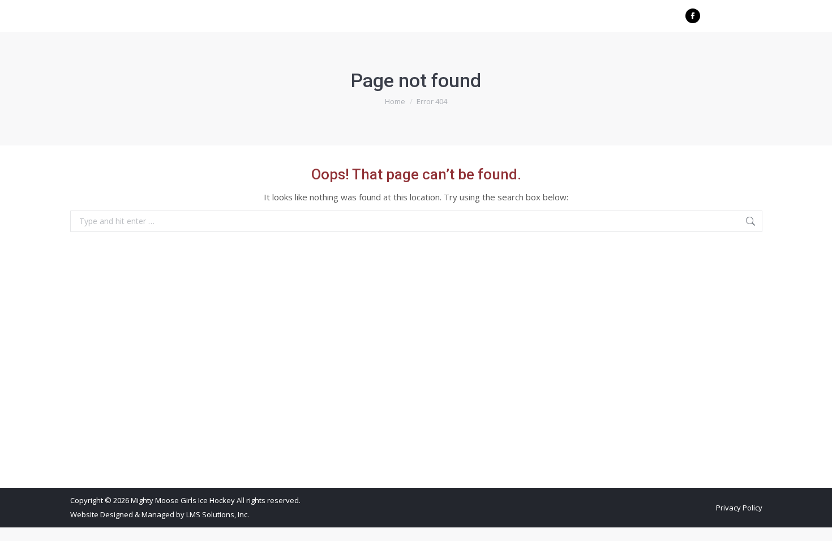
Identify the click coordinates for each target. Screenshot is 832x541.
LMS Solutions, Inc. (217, 514)
